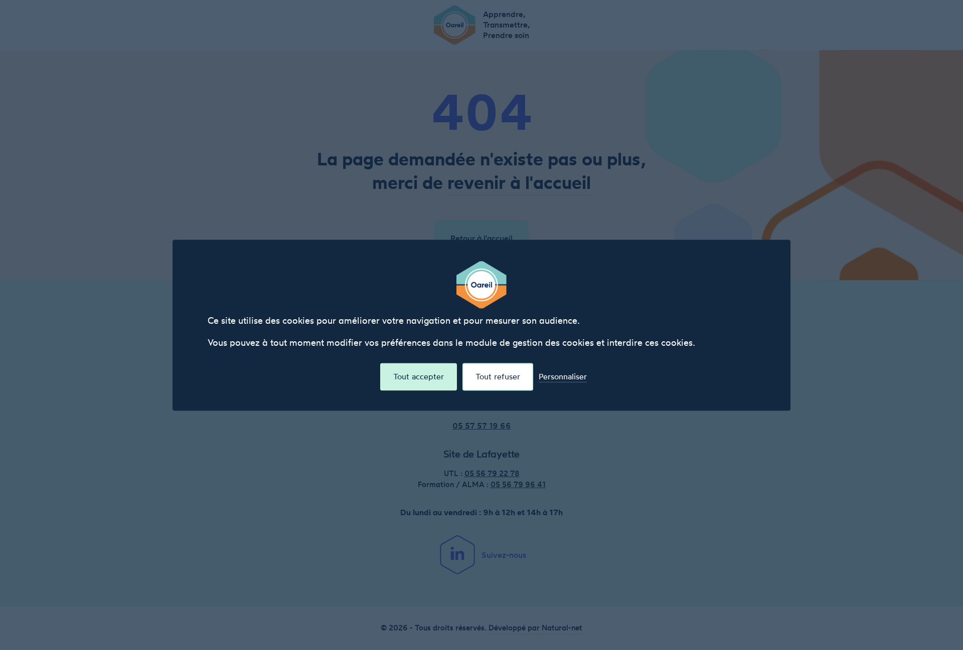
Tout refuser (497, 376)
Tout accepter (418, 376)
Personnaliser (563, 376)
